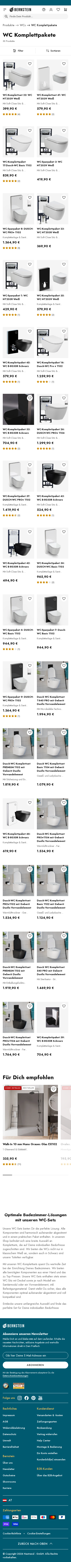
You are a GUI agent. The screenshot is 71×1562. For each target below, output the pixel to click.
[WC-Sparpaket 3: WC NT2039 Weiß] (52, 141)
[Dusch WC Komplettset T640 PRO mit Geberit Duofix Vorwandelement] (52, 676)
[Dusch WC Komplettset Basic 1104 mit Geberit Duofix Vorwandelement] (52, 743)
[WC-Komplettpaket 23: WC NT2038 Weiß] (52, 208)
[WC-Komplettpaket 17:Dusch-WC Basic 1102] (18, 141)
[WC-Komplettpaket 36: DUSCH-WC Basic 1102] (52, 543)
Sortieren (55, 50)
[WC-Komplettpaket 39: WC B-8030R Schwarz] (52, 1017)
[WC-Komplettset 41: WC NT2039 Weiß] (52, 75)
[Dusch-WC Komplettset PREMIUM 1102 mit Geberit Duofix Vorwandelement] (18, 743)
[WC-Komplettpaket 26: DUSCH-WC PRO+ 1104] (52, 409)
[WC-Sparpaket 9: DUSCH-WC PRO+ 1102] (18, 676)
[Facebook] (26, 1398)
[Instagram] (20, 1398)
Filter (20, 50)
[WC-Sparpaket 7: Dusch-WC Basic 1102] (52, 609)
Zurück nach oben (32, 1544)
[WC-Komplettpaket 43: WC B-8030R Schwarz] (52, 476)
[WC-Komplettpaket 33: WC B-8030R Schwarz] (18, 409)
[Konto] (51, 9)
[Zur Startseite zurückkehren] (20, 10)
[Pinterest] (33, 1398)
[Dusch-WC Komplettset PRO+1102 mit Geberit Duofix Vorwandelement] (18, 880)
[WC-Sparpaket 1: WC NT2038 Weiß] (18, 275)
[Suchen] (6, 16)
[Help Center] (44, 9)
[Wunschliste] (58, 9)
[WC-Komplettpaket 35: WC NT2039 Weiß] (52, 275)
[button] (10, 114)
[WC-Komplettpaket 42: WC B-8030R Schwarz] (18, 543)
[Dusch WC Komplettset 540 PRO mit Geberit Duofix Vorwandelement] (52, 947)
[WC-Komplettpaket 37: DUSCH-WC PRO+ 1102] (18, 476)
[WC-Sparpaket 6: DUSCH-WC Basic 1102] (18, 609)
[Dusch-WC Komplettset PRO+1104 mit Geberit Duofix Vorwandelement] (52, 813)
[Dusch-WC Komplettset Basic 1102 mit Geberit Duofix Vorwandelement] (52, 880)
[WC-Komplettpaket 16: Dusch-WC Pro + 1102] (52, 342)
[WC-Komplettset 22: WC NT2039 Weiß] (18, 75)
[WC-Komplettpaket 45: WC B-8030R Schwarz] (18, 342)
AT (10, 1500)
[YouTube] (40, 1398)
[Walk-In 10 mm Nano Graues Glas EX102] (30, 1112)
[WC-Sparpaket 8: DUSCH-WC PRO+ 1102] (18, 208)
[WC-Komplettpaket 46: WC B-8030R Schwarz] (18, 813)
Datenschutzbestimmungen (15, 1375)
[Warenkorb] (65, 9)
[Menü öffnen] (5, 10)
